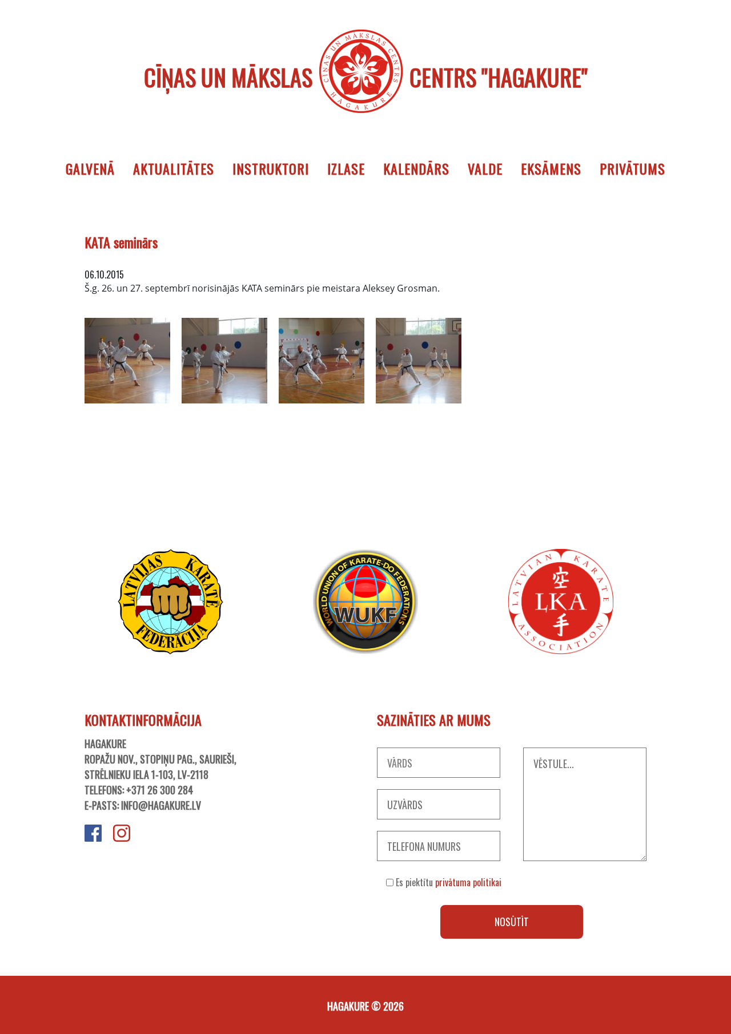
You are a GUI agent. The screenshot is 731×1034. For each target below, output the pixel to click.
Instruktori (270, 168)
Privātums (632, 168)
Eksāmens (551, 168)
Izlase (346, 168)
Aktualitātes (173, 168)
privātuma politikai (468, 882)
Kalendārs (416, 168)
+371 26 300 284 (159, 789)
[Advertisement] (365, 486)
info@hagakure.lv (161, 805)
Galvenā (90, 168)
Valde (485, 168)
